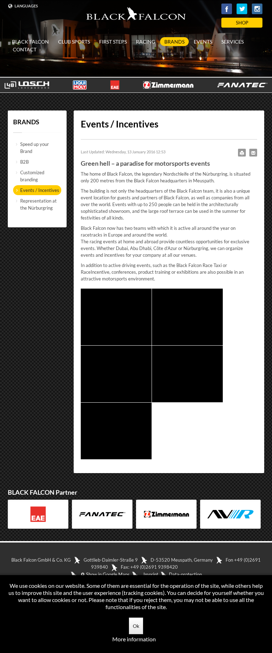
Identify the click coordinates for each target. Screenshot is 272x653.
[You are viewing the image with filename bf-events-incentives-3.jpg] (116, 374)
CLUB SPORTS (74, 41)
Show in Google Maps (107, 574)
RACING (145, 41)
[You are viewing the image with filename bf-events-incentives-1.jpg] (116, 317)
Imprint (150, 574)
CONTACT (24, 49)
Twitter (242, 9)
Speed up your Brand (34, 147)
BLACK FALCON (30, 41)
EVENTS (203, 41)
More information (134, 639)
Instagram (257, 9)
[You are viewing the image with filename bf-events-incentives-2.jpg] (187, 317)
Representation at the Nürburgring (38, 204)
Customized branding (32, 176)
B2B (24, 162)
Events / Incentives (39, 190)
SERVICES (232, 41)
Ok (136, 626)
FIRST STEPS (113, 41)
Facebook (226, 9)
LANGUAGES (26, 6)
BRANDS (174, 42)
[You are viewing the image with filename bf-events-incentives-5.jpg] (116, 431)
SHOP (242, 22)
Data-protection (185, 574)
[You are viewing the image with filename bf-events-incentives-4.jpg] (187, 374)
